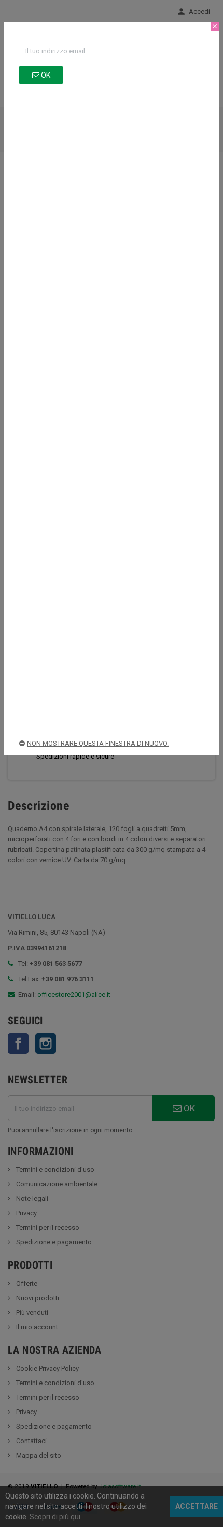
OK (44, 75)
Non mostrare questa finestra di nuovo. (98, 743)
